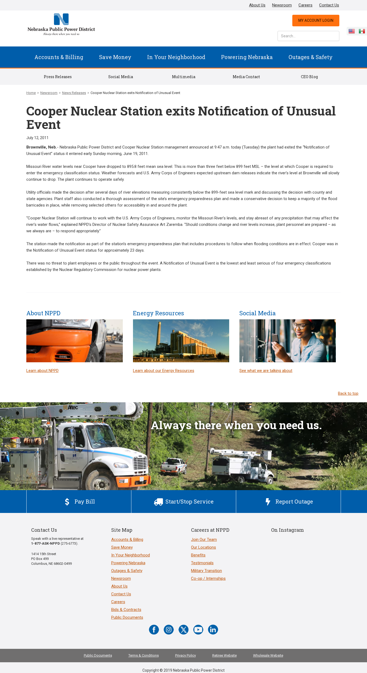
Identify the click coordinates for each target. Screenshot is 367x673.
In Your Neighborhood (176, 56)
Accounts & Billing (58, 56)
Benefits (198, 555)
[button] (59, 57)
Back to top (348, 393)
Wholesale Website (268, 655)
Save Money (115, 56)
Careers (305, 5)
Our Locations (203, 547)
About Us (257, 5)
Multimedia (183, 76)
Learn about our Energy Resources (163, 370)
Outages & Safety (311, 56)
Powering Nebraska (247, 56)
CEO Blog (309, 76)
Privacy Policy (185, 655)
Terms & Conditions (143, 655)
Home (31, 93)
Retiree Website (224, 655)
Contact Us (329, 5)
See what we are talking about (265, 370)
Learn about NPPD (42, 370)
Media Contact (246, 76)
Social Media (120, 76)
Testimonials (202, 562)
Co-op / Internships (208, 578)
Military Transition (206, 570)
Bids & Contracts (126, 609)
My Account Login (315, 20)
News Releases (74, 93)
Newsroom (282, 5)
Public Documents (127, 617)
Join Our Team (204, 539)
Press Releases (58, 76)
